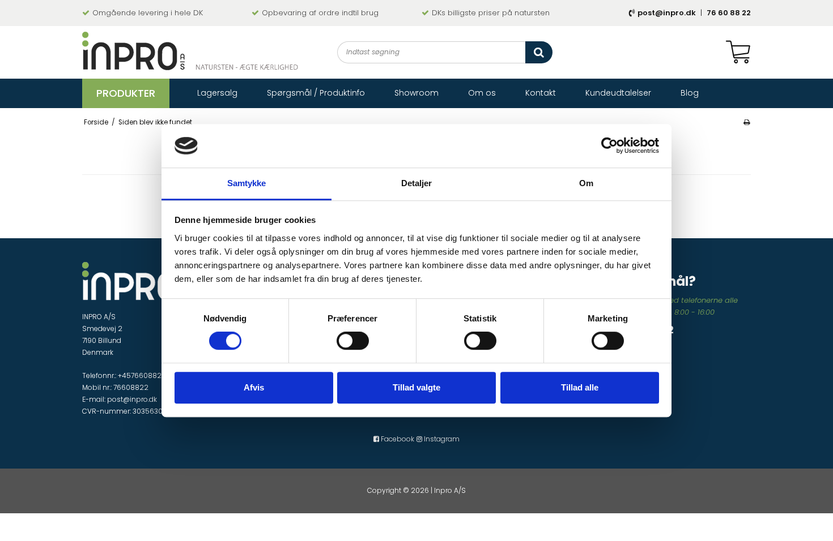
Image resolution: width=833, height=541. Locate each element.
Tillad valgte (416, 387)
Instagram (441, 439)
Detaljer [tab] (416, 183)
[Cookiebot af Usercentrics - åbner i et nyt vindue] (609, 146)
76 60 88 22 (729, 12)
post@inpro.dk (667, 12)
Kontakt (540, 92)
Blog (690, 92)
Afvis (254, 387)
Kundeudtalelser (618, 92)
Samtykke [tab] (246, 183)
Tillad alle (579, 387)
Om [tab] (586, 183)
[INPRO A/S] (190, 51)
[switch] (353, 341)
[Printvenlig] (746, 122)
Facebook (396, 439)
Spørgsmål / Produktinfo (316, 92)
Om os (482, 92)
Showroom (416, 92)
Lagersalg (217, 92)
